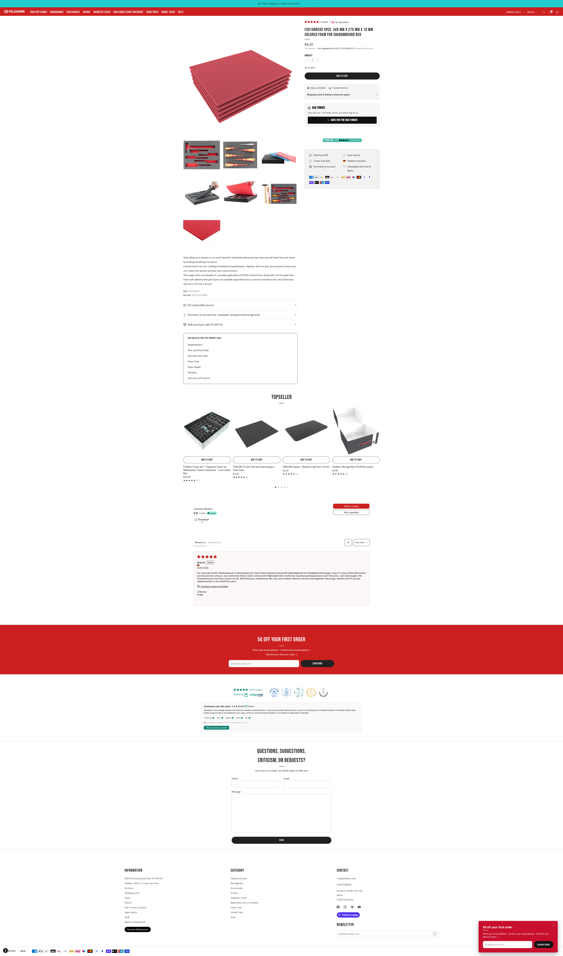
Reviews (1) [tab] (200, 542)
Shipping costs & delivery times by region (328, 94)
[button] (312, 21)
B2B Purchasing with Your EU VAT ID (144, 878)
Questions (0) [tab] (214, 542)
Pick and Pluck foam (198, 350)
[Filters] (348, 542)
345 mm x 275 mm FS (199, 378)
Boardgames (56, 12)
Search (128, 902)
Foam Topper (194, 366)
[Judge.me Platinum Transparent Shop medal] (298, 692)
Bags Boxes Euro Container (244, 902)
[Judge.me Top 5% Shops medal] (323, 692)
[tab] (275, 487)
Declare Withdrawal (137, 929)
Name (235, 778)
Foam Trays (152, 12)
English (530, 12)
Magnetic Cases (102, 12)
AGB (127, 917)
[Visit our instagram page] (345, 907)
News (127, 897)
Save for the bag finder (344, 120)
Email (286, 778)
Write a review (351, 506)
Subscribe (543, 944)
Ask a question (351, 512)
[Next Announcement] (313, 4)
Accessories (73, 12)
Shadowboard (195, 344)
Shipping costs (132, 892)
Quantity (308, 55)
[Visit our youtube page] (359, 907)
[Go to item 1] (202, 525)
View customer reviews (216, 728)
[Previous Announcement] (250, 4)
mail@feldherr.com (346, 878)
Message (236, 791)
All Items (129, 888)
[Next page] (379, 431)
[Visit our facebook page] (338, 907)
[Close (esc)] (554, 925)
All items (192, 372)
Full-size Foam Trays (198, 355)
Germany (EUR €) (513, 12)
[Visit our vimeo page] (352, 907)
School (86, 12)
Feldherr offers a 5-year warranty (142, 883)
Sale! (181, 12)
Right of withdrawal (135, 921)
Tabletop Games (38, 12)
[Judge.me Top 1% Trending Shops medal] (311, 692)
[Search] (543, 12)
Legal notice (131, 912)
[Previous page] (183, 431)
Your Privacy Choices (135, 907)
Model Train (168, 12)
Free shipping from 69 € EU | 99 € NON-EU (336, 48)
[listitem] (281, 3)
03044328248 (344, 884)
